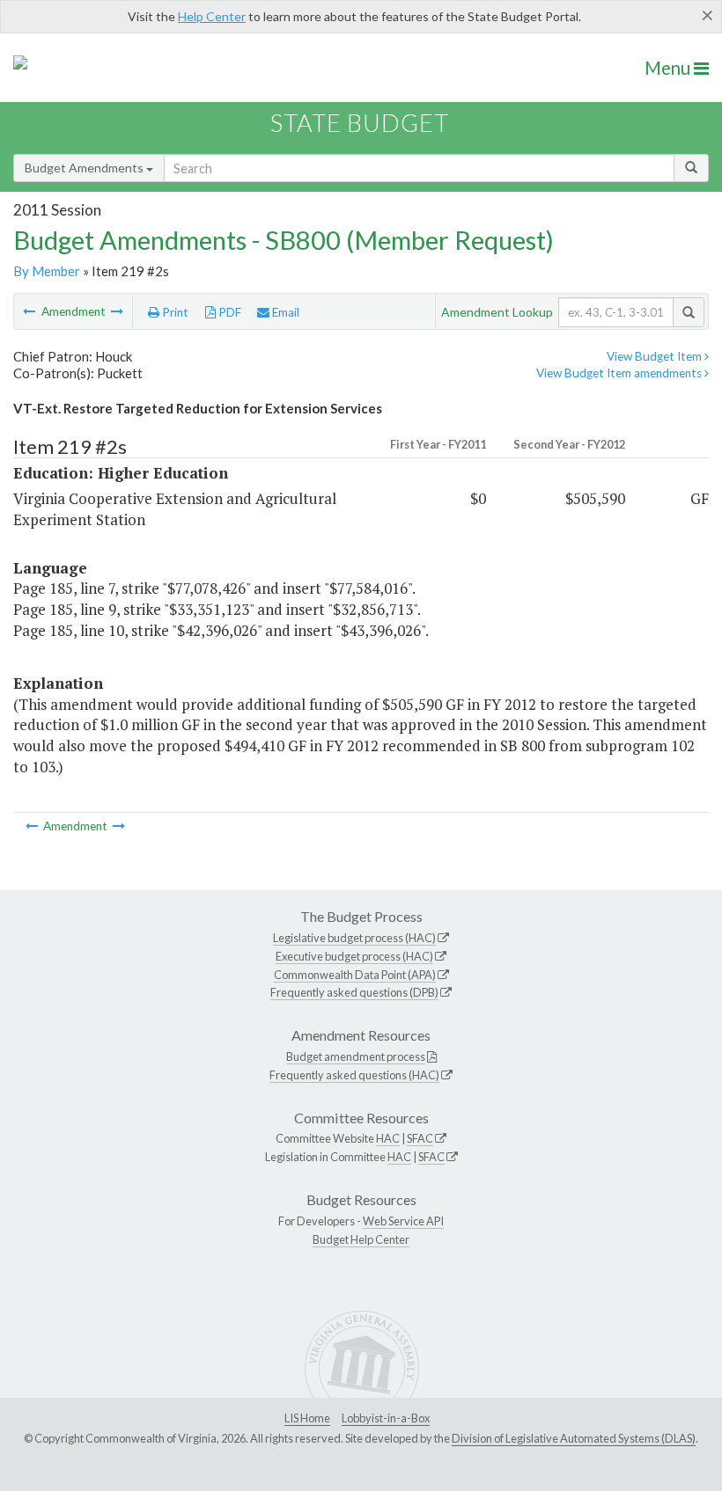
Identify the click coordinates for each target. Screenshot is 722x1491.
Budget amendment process (355, 1056)
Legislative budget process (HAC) (354, 938)
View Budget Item (655, 356)
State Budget (359, 122)
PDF (228, 312)
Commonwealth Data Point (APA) (355, 975)
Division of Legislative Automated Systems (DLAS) (574, 1438)
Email (284, 312)
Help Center (212, 16)
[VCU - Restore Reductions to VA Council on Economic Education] (30, 311)
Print (173, 312)
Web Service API (403, 1221)
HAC (388, 1138)
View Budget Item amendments (620, 373)
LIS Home (307, 1418)
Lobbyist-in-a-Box (386, 1418)
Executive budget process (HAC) (354, 956)
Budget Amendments (85, 167)
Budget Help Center (361, 1239)
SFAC (420, 1138)
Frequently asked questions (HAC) (354, 1075)
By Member (46, 271)
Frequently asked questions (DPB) (354, 992)
